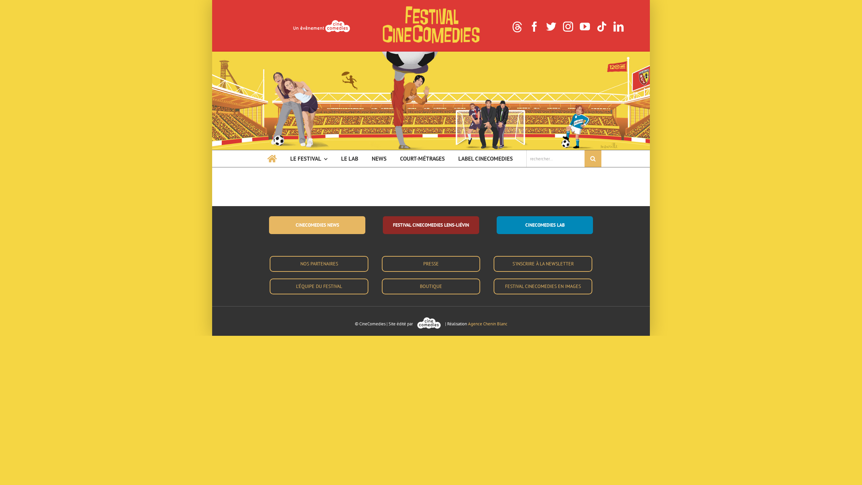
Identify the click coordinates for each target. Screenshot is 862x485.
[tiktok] (602, 27)
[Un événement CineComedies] (321, 21)
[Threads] (517, 27)
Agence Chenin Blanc (487, 324)
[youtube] (585, 27)
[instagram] (568, 27)
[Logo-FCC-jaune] (431, 7)
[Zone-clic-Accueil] (431, 54)
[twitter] (551, 27)
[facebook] (534, 27)
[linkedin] (619, 27)
